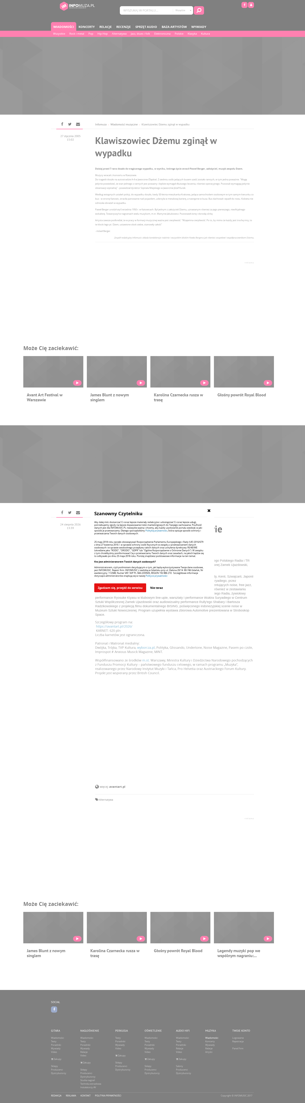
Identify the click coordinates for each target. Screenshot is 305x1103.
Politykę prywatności (156, 530)
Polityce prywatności (156, 575)
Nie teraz (156, 588)
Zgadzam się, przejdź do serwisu (120, 588)
